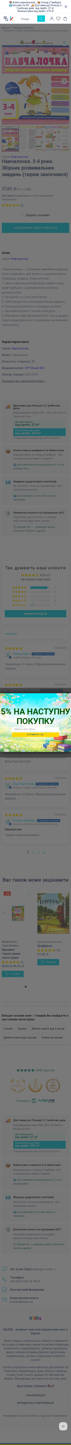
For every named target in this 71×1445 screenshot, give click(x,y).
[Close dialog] (68, 696)
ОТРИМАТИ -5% (35, 734)
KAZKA (11, 18)
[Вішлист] (58, 18)
